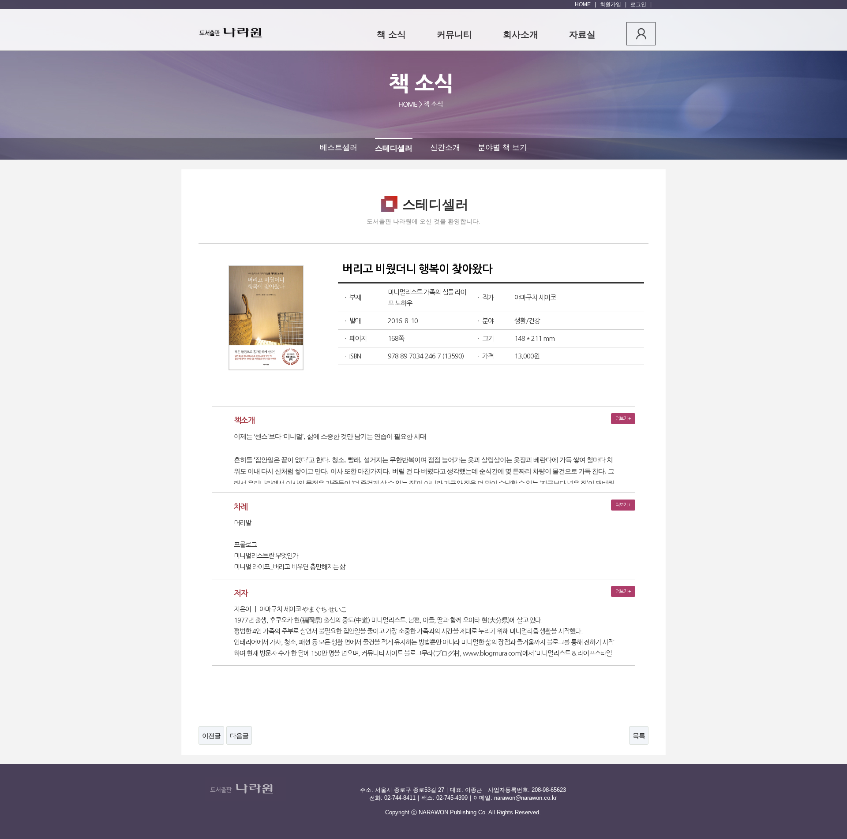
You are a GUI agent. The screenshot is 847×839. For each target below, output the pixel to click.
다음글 (239, 735)
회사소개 (520, 34)
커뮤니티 (454, 34)
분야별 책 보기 (502, 147)
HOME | (585, 4)
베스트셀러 (338, 147)
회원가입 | (611, 4)
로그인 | (640, 4)
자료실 (582, 34)
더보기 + (623, 418)
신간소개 (445, 147)
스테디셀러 (393, 148)
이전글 (211, 735)
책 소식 (391, 34)
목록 (639, 735)
